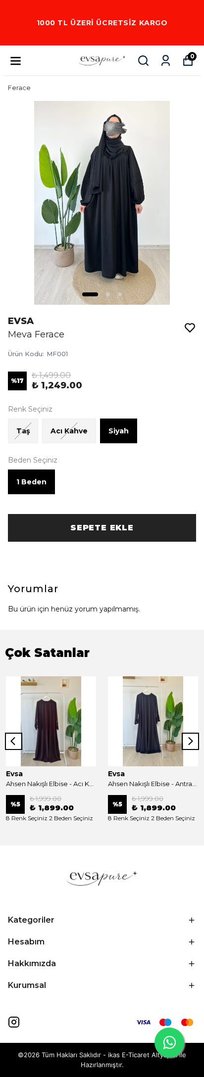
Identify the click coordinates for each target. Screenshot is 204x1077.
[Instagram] (14, 1022)
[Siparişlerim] (165, 60)
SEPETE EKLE (102, 527)
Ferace (19, 88)
